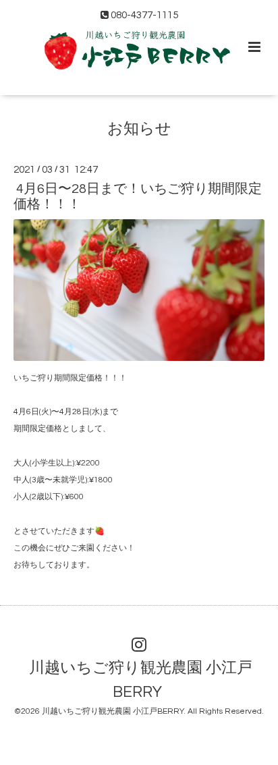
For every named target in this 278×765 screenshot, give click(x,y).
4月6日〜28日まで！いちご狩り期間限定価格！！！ (137, 196)
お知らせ (139, 129)
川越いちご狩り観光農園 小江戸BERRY (140, 680)
